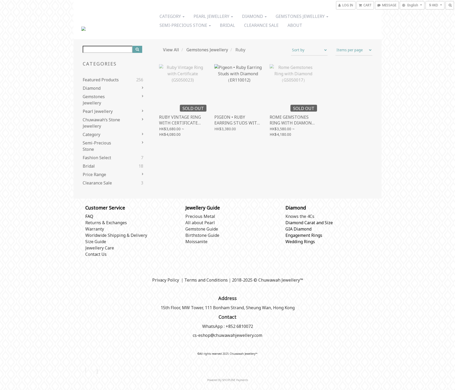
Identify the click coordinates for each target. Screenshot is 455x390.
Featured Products (101, 80)
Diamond (253, 16)
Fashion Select (97, 158)
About (295, 25)
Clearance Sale (261, 25)
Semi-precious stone (184, 25)
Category (171, 16)
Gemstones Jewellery (301, 16)
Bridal (227, 25)
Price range (94, 174)
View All (171, 50)
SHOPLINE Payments (235, 380)
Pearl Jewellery (212, 16)
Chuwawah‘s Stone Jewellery (101, 123)
